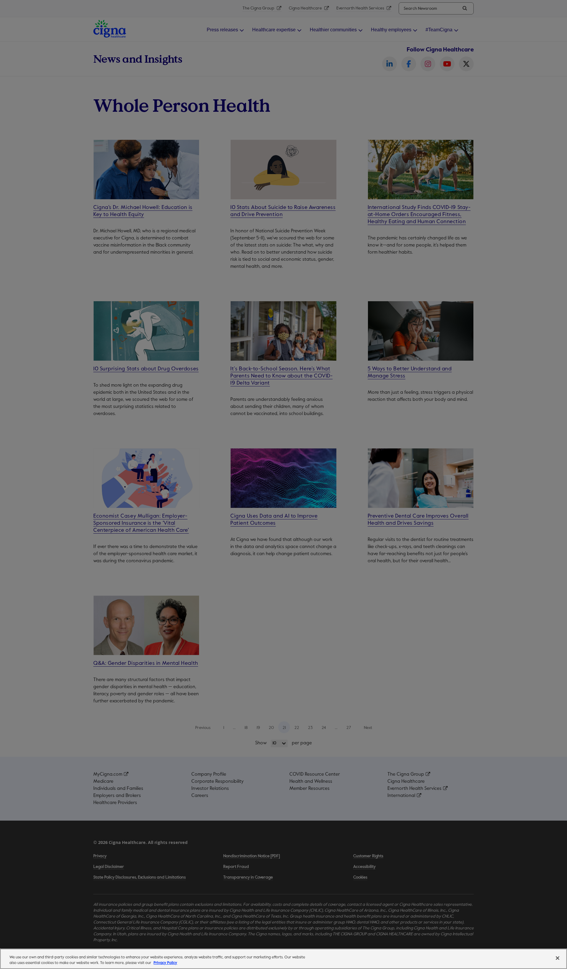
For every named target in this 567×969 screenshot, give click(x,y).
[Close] (557, 958)
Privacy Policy (165, 963)
